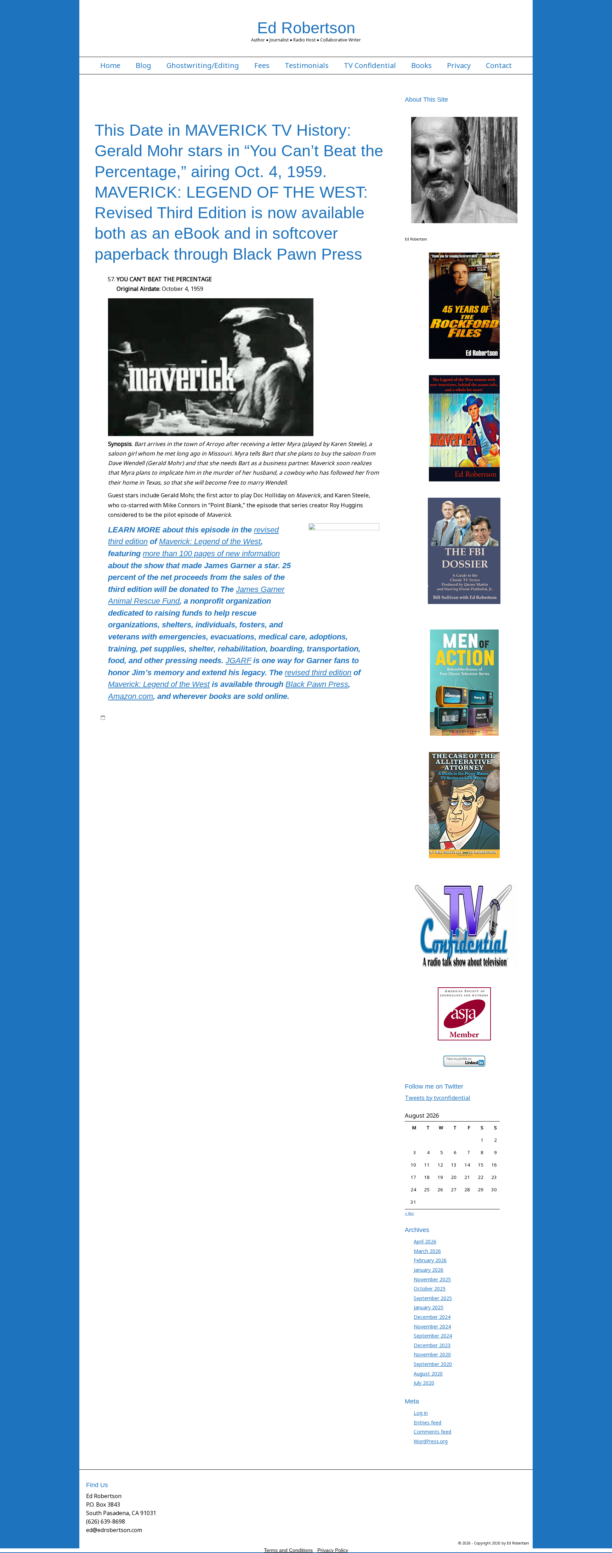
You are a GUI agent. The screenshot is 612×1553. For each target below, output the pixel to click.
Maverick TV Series (220, 724)
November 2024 (432, 1326)
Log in (421, 1413)
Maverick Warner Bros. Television (159, 766)
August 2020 (428, 1373)
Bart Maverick (206, 717)
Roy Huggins (179, 772)
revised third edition (318, 672)
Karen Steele (333, 745)
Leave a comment (127, 786)
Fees (262, 65)
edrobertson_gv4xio (158, 717)
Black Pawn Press (316, 684)
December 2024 (432, 1317)
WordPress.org (431, 1441)
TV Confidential (370, 65)
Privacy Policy (332, 1550)
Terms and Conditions (288, 1550)
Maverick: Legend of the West (210, 541)
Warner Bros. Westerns (338, 772)
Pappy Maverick (343, 766)
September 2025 (433, 1298)
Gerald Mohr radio (202, 738)
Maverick (366, 717)
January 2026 (428, 1269)
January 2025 (428, 1307)
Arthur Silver (120, 731)
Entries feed (427, 1422)
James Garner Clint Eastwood (176, 745)
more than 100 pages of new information (211, 553)
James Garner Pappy (282, 745)
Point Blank (374, 766)
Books (421, 65)
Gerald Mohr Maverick (157, 738)
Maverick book (116, 724)
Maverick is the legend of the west (299, 752)
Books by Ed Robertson (247, 717)
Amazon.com (130, 696)
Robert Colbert (116, 772)
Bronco (213, 731)
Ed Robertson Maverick (316, 731)
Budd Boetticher (240, 731)
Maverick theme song (343, 759)
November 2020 (432, 1354)
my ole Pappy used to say (297, 766)
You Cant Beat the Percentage (147, 779)
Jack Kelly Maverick (291, 738)
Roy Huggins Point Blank (222, 772)
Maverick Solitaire (241, 759)
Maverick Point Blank (198, 759)
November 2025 (432, 1279)
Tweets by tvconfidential (437, 1098)
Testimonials (307, 65)
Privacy (459, 65)
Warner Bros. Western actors (280, 772)
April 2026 (425, 1241)
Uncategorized (259, 724)
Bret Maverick (189, 731)
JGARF (238, 660)
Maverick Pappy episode (148, 759)
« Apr (409, 1213)
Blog (143, 65)
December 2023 (432, 1345)
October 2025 (430, 1288)
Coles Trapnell (274, 731)
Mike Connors (212, 766)
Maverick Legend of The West (166, 724)
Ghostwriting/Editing (202, 65)
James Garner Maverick (233, 745)
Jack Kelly (315, 717)
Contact (499, 65)
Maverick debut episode (235, 752)
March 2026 (427, 1251)
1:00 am (116, 717)
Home (110, 65)
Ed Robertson (306, 27)
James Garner (341, 717)
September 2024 (433, 1335)
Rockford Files (149, 772)
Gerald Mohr (356, 731)
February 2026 (430, 1260)
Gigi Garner (236, 738)
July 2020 (424, 1382)
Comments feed (432, 1431)
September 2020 (433, 1364)
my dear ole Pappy (248, 766)
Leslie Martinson (118, 752)
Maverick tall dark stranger (290, 759)
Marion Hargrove (156, 752)
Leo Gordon (362, 745)
